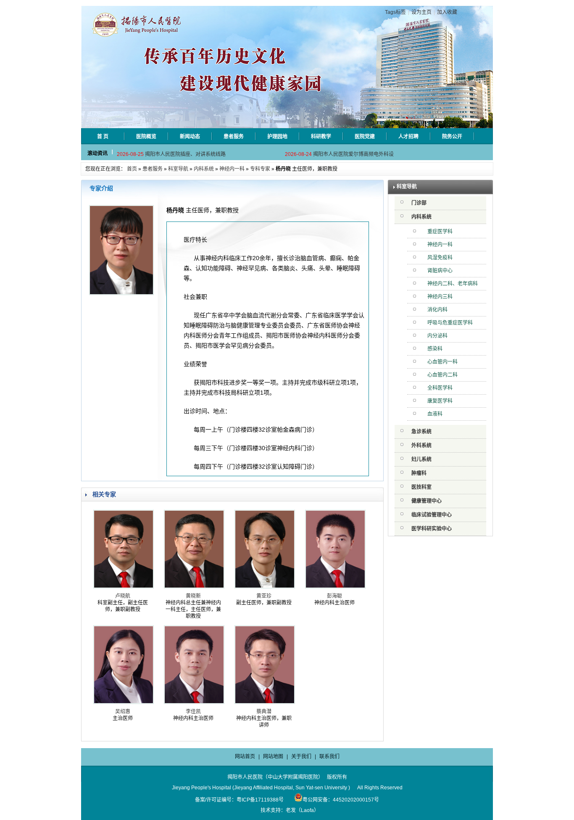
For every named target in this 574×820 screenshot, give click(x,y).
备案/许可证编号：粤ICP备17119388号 (239, 800)
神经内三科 (440, 297)
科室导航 (178, 169)
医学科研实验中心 (431, 529)
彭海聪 (334, 596)
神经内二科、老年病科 (452, 284)
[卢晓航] (123, 587)
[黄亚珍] (264, 587)
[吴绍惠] (123, 702)
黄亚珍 (263, 596)
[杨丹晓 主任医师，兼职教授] (121, 293)
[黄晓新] (194, 587)
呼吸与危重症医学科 (450, 323)
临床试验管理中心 (431, 515)
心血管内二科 (442, 375)
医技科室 (421, 487)
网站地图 (273, 756)
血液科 (434, 414)
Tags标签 (395, 12)
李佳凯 (193, 712)
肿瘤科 (419, 473)
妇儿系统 (421, 459)
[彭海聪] (335, 587)
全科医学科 (440, 388)
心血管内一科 (442, 362)
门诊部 (419, 203)
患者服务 (152, 169)
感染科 (434, 349)
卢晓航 (122, 596)
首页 (132, 169)
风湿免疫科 (440, 258)
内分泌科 (437, 336)
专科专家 (260, 169)
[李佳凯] (194, 702)
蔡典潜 (263, 712)
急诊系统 (421, 432)
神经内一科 (232, 169)
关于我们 (301, 756)
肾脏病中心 (440, 271)
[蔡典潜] (264, 702)
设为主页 (421, 12)
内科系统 (204, 169)
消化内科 (437, 310)
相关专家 (104, 494)
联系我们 (329, 756)
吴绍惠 (122, 712)
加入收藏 (447, 12)
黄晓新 (193, 596)
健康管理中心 (426, 501)
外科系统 (421, 445)
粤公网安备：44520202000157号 (341, 800)
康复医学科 (440, 401)
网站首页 (245, 756)
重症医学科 (440, 232)
